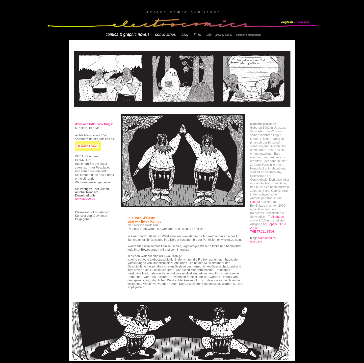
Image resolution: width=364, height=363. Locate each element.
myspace (256, 241)
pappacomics (267, 238)
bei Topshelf (271, 224)
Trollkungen (276, 216)
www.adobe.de (85, 198)
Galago (255, 202)
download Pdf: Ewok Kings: (94, 124)
